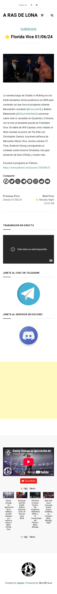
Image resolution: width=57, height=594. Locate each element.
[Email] (47, 181)
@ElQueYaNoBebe (26, 113)
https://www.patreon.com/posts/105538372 (26, 167)
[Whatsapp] (18, 181)
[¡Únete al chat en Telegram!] (28, 293)
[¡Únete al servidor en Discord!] (28, 335)
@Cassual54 (34, 109)
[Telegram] (23, 181)
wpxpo (20, 583)
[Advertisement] (28, 390)
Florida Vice (28, 29)
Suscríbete (30, 481)
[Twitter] (12, 181)
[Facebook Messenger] (29, 181)
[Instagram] (35, 181)
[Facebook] (6, 181)
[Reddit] (41, 181)
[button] (32, 488)
